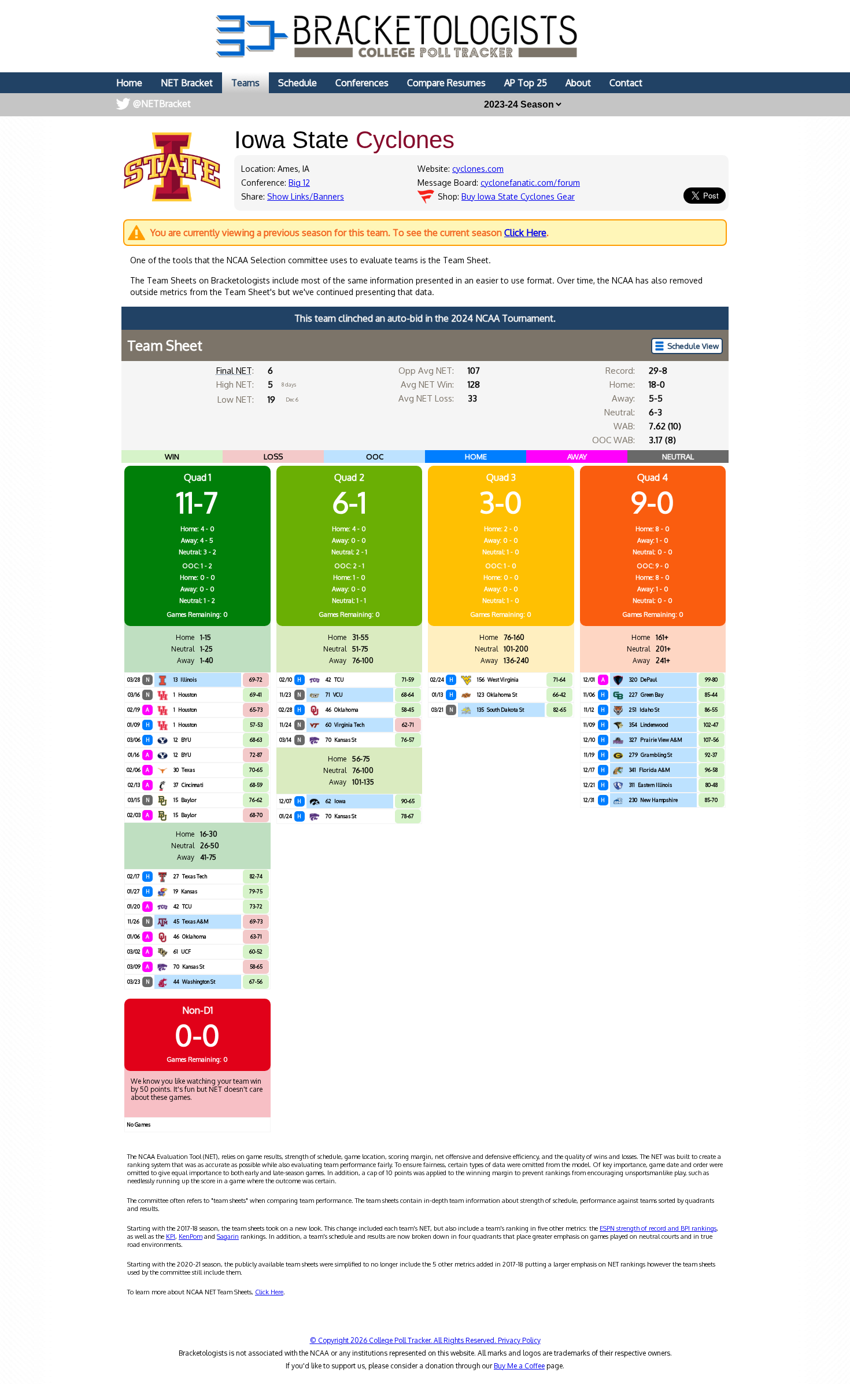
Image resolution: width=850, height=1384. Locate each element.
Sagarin (228, 1236)
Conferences (362, 83)
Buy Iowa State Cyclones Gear (518, 196)
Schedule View (693, 346)
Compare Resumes (446, 83)
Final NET (234, 370)
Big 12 (299, 182)
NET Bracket (187, 83)
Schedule (297, 83)
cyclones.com (478, 169)
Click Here (525, 232)
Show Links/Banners (305, 196)
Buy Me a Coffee (519, 1365)
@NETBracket (162, 103)
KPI (170, 1236)
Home (129, 83)
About (578, 83)
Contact (625, 83)
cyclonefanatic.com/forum (530, 182)
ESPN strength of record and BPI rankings (658, 1228)
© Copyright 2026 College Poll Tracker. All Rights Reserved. (404, 1340)
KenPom (190, 1236)
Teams (245, 83)
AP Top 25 (525, 83)
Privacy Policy (519, 1340)
